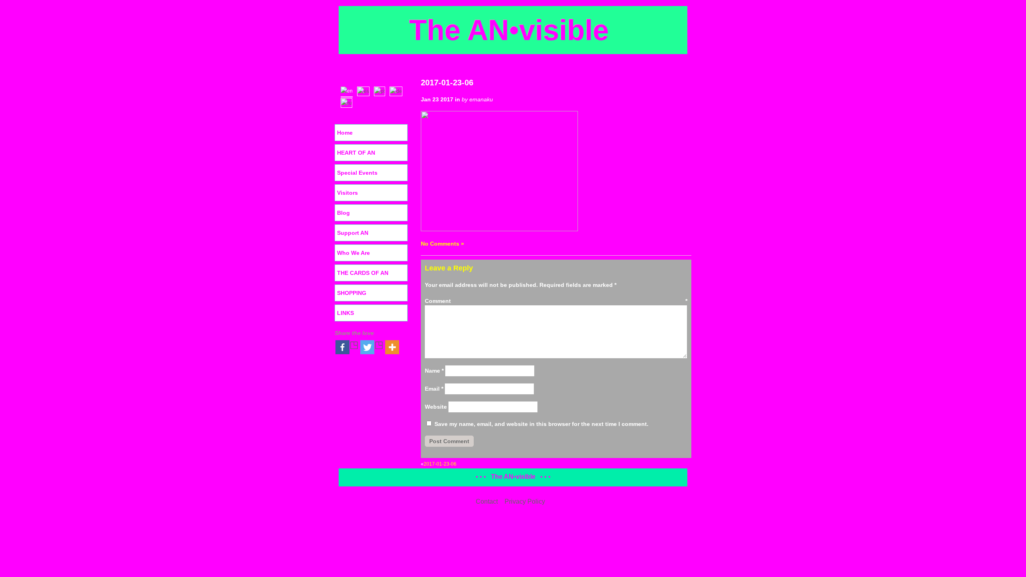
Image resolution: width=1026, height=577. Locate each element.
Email (434, 388)
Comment (556, 301)
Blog (343, 213)
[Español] (365, 90)
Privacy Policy (525, 501)
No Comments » (442, 243)
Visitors (347, 193)
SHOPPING (351, 293)
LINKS (345, 313)
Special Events (357, 172)
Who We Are (353, 253)
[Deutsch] (397, 90)
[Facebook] (347, 347)
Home (345, 132)
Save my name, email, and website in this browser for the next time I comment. (541, 424)
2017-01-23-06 (447, 82)
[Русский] (348, 102)
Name (434, 370)
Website (436, 406)
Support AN (352, 233)
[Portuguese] (381, 90)
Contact (487, 501)
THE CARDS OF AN (362, 273)
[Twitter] (372, 347)
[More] (392, 347)
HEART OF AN (356, 152)
